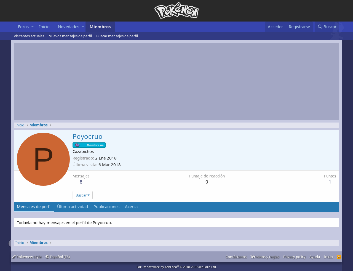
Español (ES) (59, 256)
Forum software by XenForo (177, 267)
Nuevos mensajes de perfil (70, 35)
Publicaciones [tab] (106, 206)
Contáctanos (236, 256)
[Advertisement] (176, 81)
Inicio (44, 26)
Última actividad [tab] (72, 206)
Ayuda (314, 256)
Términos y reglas (264, 256)
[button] (32, 27)
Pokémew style (28, 256)
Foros (23, 26)
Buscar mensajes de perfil (117, 35)
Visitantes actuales (29, 35)
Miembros (100, 26)
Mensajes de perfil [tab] (34, 206)
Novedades (68, 26)
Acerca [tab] (131, 206)
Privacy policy (294, 256)
